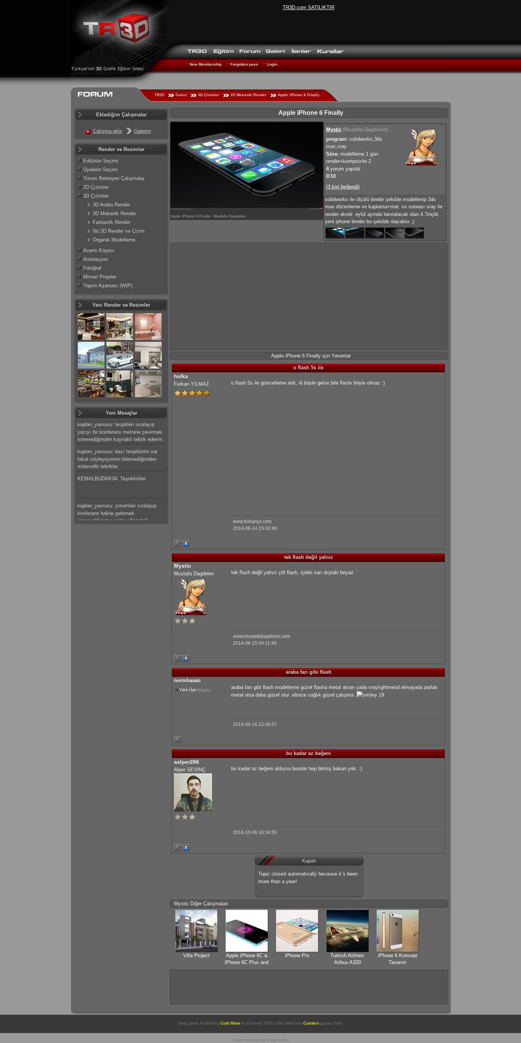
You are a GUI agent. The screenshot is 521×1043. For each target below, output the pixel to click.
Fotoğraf (92, 268)
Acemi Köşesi (98, 250)
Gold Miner (230, 1023)
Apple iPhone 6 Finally (299, 95)
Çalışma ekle (107, 131)
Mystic (333, 129)
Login (272, 64)
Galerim (142, 131)
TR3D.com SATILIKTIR (308, 7)
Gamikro (311, 1023)
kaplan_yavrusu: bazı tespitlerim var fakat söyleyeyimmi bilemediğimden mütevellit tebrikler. (117, 459)
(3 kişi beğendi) (343, 187)
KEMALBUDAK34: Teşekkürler (111, 478)
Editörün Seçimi (100, 161)
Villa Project (196, 955)
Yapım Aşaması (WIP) (107, 285)
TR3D (159, 95)
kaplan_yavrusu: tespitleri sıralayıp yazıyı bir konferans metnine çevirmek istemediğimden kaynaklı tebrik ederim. (120, 432)
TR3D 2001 (274, 1023)
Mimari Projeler (99, 277)
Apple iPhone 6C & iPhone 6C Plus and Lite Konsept (247, 962)
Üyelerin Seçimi (100, 169)
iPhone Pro (297, 955)
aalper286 (186, 762)
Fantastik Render (111, 222)
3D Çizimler (208, 95)
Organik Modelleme (114, 240)
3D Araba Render (111, 205)
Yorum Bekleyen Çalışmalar (114, 178)
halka (181, 376)
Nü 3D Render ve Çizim (119, 231)
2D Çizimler (96, 187)
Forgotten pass (244, 64)
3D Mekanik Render (248, 95)
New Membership (206, 64)
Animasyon (95, 259)
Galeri (181, 95)
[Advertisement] (309, 296)
